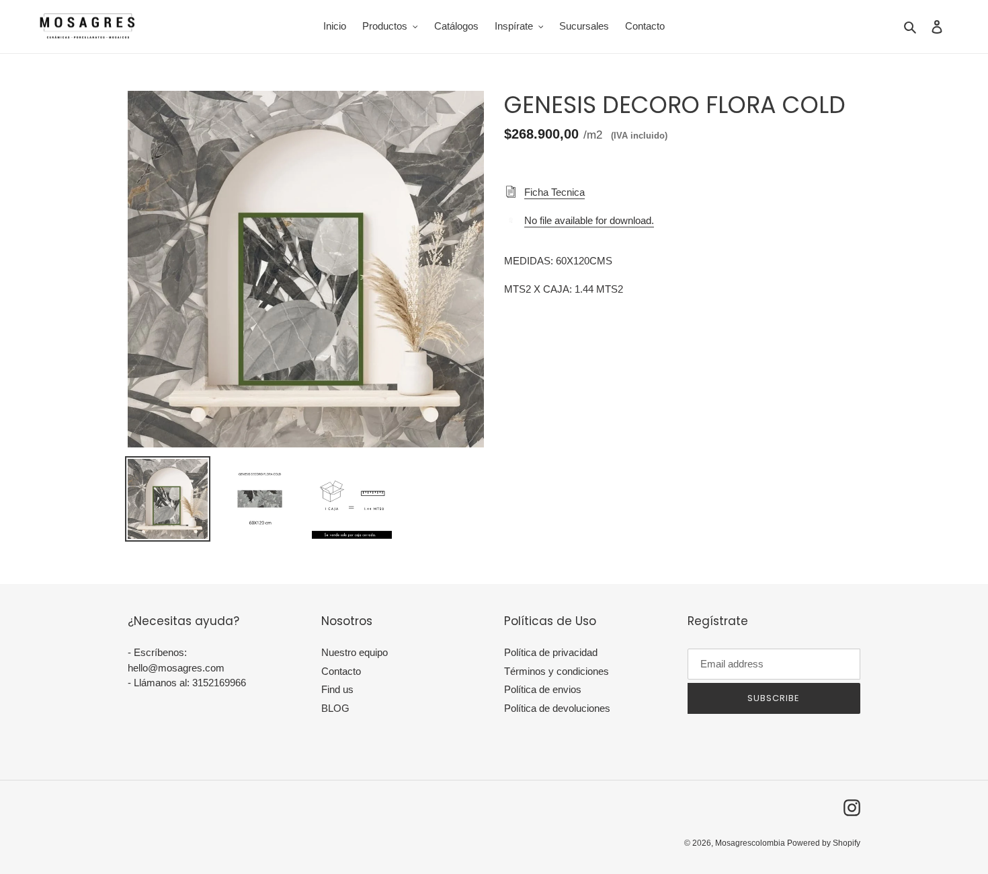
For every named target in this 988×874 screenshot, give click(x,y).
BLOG (335, 708)
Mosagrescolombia (751, 843)
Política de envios (542, 689)
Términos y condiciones (556, 671)
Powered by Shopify (823, 843)
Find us (337, 689)
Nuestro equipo (354, 652)
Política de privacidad (551, 652)
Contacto (341, 671)
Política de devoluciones (557, 708)
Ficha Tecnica (554, 192)
